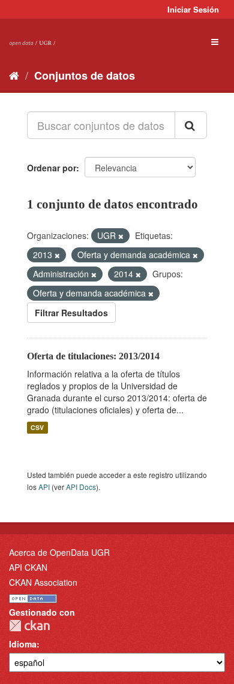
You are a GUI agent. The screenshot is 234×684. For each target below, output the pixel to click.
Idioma (23, 644)
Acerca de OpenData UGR (59, 552)
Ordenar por (51, 168)
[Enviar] (191, 125)
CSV (37, 427)
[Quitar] (121, 236)
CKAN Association (43, 582)
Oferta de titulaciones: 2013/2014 (93, 356)
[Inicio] (14, 75)
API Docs (81, 487)
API (44, 487)
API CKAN (28, 567)
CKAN (29, 625)
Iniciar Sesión (193, 9)
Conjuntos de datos (84, 75)
